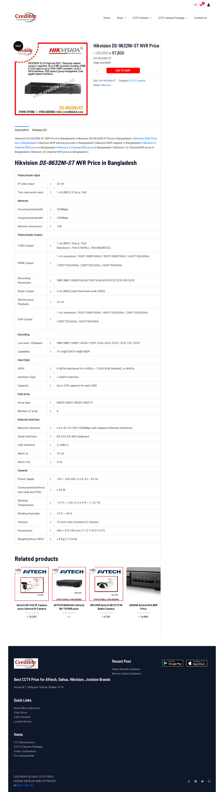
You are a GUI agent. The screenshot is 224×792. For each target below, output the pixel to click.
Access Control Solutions (126, 673)
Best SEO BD (25, 785)
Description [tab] (22, 130)
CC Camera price (24, 742)
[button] (82, 48)
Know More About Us (27, 708)
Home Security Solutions (126, 669)
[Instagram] (209, 781)
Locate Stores (22, 721)
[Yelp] (189, 781)
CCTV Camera (137, 80)
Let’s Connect (22, 717)
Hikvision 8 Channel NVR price (75, 147)
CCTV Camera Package (28, 746)
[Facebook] (195, 781)
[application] (124, 17)
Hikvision (106, 85)
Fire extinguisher (24, 755)
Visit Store (20, 712)
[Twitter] (202, 781)
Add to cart (123, 70)
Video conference (25, 751)
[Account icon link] (208, 4)
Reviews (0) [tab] (39, 130)
